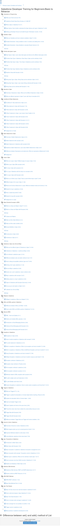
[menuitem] (1, 3)
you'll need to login (36, 521)
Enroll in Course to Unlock (30, 523)
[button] (1, 1)
